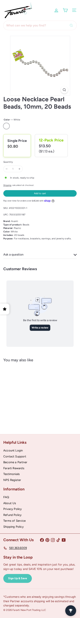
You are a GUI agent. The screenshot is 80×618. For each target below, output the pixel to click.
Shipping (7, 185)
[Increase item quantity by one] (19, 169)
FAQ (6, 497)
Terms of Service (14, 520)
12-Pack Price (51, 140)
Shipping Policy (13, 526)
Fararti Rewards (13, 468)
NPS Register (12, 480)
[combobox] (40, 25)
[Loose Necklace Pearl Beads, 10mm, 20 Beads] (27, 395)
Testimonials (11, 474)
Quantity (8, 162)
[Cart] (65, 10)
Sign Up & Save (17, 578)
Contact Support (14, 456)
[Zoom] (64, 89)
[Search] (72, 25)
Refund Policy (12, 515)
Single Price (17, 141)
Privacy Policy (12, 509)
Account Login (13, 450)
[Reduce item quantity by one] (6, 169)
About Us (9, 503)
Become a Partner (15, 462)
